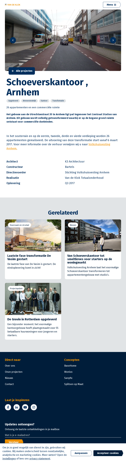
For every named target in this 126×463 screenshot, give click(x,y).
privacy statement (39, 458)
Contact (9, 384)
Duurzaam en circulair (19, 225)
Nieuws (73, 225)
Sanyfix (68, 378)
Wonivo (68, 371)
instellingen (9, 458)
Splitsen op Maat (73, 384)
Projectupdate (16, 288)
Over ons (10, 365)
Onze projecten (13, 371)
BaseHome (70, 365)
